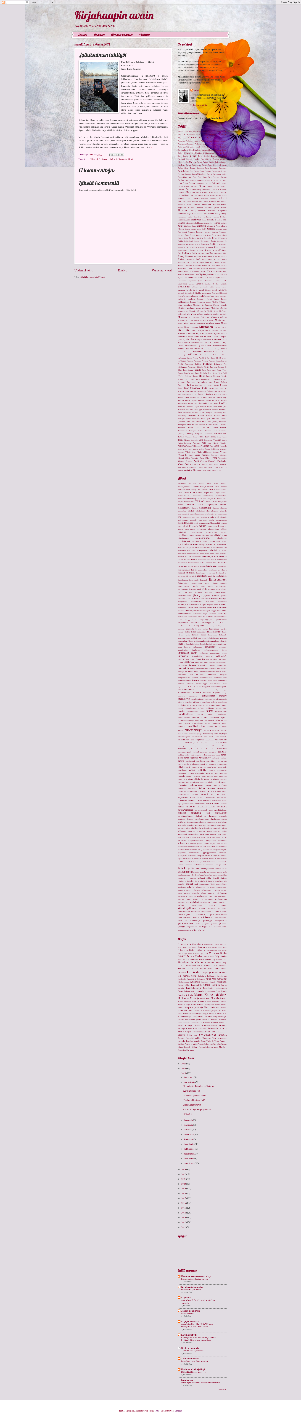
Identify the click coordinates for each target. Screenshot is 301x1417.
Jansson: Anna (221, 229)
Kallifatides (222, 238)
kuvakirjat (183, 656)
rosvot (192, 797)
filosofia (187, 559)
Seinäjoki (210, 498)
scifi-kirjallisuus (220, 810)
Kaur (216, 247)
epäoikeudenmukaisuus (188, 544)
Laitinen (217, 280)
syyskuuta (188, 1124)
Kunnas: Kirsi (221, 271)
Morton (217, 323)
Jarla (179, 232)
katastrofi (202, 607)
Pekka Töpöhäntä (184, 1013)
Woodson (204, 464)
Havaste (196, 198)
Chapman (181, 162)
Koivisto (217, 259)
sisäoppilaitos (207, 828)
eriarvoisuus (199, 547)
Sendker (181, 400)
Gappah (224, 183)
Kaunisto (209, 247)
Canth (196, 158)
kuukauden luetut (187, 652)
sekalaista (196, 812)
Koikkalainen (207, 259)
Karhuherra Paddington (207, 976)
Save (204, 397)
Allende (215, 138)
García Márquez (184, 186)
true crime (186, 875)
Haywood (204, 198)
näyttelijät (223, 733)
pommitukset (222, 770)
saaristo (209, 803)
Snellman (181, 409)
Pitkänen (190, 361)
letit (186, 671)
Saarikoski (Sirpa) (199, 391)
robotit (224, 791)
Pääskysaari (192, 367)
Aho (190, 131)
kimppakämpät (190, 620)
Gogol (209, 186)
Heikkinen (182, 201)
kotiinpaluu (201, 641)
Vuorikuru (215, 455)
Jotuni (192, 235)
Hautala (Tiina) (184, 198)
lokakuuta (188, 1119)
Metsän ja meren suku (200, 998)
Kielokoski (201, 979)
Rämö (186, 388)
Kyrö (202, 274)
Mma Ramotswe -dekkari (217, 1001)
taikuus (207, 855)
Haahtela (215, 189)
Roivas (197, 1025)
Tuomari (208, 430)
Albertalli (202, 138)
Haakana (223, 189)
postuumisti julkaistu (186, 773)
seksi (208, 812)
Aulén (180, 147)
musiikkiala (222, 714)
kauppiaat (214, 610)
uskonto (190, 886)
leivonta (213, 668)
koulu (180, 643)
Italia (192, 492)
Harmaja (223, 192)
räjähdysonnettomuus (185, 803)
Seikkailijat (202, 1028)
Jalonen (224, 226)
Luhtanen (223, 296)
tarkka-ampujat (196, 861)
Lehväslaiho (204, 287)
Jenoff (184, 232)
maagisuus (222, 686)
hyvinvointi (211, 573)
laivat (215, 659)
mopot (224, 705)
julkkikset (188, 592)
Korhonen (197, 265)
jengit (199, 589)
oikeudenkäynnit (184, 736)
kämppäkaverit (183, 659)
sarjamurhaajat (201, 810)
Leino (212, 286)
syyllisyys (223, 852)
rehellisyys (191, 788)
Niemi (190, 336)
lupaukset (190, 683)
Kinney (181, 256)
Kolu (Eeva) (215, 262)
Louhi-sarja (222, 991)
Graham (181, 189)
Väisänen (223, 455)
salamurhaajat (202, 807)
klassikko (217, 631)
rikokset (201, 788)
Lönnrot (193, 302)
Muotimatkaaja (184, 1004)
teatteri (180, 864)
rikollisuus (211, 788)
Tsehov (200, 430)
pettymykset (222, 761)
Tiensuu (202, 424)
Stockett (195, 412)
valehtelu (195, 893)
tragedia (203, 872)
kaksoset (214, 598)
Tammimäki (207, 1038)
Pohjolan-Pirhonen (208, 361)
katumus (181, 610)
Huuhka (216, 217)
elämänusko (196, 541)
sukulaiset (182, 840)
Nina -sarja (209, 1007)
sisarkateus (222, 822)
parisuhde (222, 751)
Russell (210, 385)
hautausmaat (182, 562)
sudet (214, 837)
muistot (181, 710)
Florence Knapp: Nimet (191, 1289)
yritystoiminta (192, 926)
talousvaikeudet (221, 858)
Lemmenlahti (200, 991)
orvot (189, 746)
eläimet (224, 529)
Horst (194, 213)
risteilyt (203, 791)
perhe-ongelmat (191, 757)
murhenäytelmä (221, 711)
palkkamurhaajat (196, 748)
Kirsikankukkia (183, 982)
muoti (202, 711)
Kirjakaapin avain (114, 15)
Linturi (224, 293)
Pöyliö (206, 367)
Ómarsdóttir (216, 470)
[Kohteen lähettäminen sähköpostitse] (110, 154)
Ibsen (204, 220)
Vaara (224, 440)
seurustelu (223, 816)
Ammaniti (223, 138)
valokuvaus (213, 896)
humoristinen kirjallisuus (207, 570)
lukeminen (200, 674)
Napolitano (200, 333)
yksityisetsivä (221, 920)
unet (196, 884)
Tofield (190, 427)
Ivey (211, 223)
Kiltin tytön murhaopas (216, 978)
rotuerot (200, 797)
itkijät (203, 586)
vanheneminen (183, 902)
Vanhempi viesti (162, 270)
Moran (186, 323)
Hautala (212, 195)
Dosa (207, 168)
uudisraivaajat (222, 887)
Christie (192, 161)
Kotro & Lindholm (192, 271)
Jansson (211, 228)
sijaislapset (181, 822)
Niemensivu (182, 336)
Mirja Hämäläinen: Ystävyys (193, 1371)
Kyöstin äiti (182, 277)
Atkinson (209, 144)
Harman (181, 195)
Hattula (200, 195)
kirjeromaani (214, 628)
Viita (193, 452)
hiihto (203, 566)
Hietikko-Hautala (220, 204)
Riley (202, 376)
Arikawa (216, 141)
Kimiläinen (218, 253)
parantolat (212, 752)
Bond (225, 153)
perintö (181, 760)
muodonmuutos (192, 711)
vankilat (214, 902)
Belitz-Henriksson (195, 150)
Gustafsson (206, 189)
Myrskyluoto (209, 1004)
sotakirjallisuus (193, 834)
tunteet (209, 874)
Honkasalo (182, 213)
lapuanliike (202, 665)
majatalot (216, 692)
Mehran (200, 314)
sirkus (209, 822)
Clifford (205, 162)
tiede (225, 864)
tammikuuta (189, 1163)
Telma (203, 1041)
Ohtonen (194, 345)
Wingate (181, 464)
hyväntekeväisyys (184, 576)
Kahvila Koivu (189, 975)
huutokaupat (200, 573)
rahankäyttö (194, 782)
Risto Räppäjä (185, 1025)
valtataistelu (222, 896)
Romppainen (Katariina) (210, 379)
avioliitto (182, 522)
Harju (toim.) (214, 192)
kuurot (224, 653)
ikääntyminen (183, 583)
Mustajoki (194, 327)
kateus (209, 607)
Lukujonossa (187, 1380)
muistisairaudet (221, 708)
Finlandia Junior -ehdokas (217, 486)
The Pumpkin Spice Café (194, 1099)
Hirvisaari (183, 210)
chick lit (187, 525)
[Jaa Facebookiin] (119, 154)
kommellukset (183, 641)
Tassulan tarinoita (193, 1041)
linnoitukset (203, 671)
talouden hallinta (208, 858)
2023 (183, 1169)
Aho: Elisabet (207, 131)
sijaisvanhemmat (192, 822)
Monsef (211, 320)
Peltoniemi (182, 357)
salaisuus (190, 806)
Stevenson (187, 412)
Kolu (207, 262)
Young (200, 467)
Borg (180, 156)
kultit (180, 647)
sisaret (214, 822)
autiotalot (193, 520)
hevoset (190, 566)
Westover (189, 461)
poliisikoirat (182, 770)
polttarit (212, 770)
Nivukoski (216, 336)
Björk (192, 153)
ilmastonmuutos (196, 583)
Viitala (199, 452)
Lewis (195, 290)
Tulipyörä (187, 1113)
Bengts (211, 150)
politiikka (202, 769)
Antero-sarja (212, 947)
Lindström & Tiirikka (193, 293)
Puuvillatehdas (196, 1022)
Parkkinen (217, 352)
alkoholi (191, 510)
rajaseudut (203, 782)
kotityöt (218, 641)
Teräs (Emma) (212, 421)
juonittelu (208, 592)
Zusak (221, 467)
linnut (210, 671)
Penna (189, 357)
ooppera (181, 743)
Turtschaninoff (220, 433)
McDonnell (182, 314)
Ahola (224, 131)
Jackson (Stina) (190, 226)
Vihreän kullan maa (205, 1044)
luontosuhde (212, 680)
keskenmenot (192, 616)
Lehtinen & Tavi (212, 284)
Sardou (180, 397)
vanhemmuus (221, 898)
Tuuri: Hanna (210, 436)
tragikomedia (211, 872)
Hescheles (181, 204)
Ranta (204, 370)
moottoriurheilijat (209, 705)
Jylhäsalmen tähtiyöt (192, 1104)
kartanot (223, 604)
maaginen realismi (210, 686)
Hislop (193, 210)
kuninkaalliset (183, 650)
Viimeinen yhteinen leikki (194, 1095)
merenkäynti (195, 699)
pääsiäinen (181, 782)
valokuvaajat (182, 896)
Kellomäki (200, 250)
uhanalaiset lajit (221, 881)
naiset (180, 723)
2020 (183, 1183)
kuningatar (223, 647)
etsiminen (223, 553)
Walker (187, 458)
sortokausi (191, 831)
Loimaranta (187, 296)
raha (187, 782)
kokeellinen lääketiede (217, 635)
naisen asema (221, 720)
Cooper (224, 162)
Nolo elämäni (221, 1007)
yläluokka (223, 923)
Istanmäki (189, 223)
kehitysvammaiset (185, 613)
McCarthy (223, 311)
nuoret (217, 726)
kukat (206, 644)
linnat (196, 671)
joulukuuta (189, 1077)
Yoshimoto (193, 467)
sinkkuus (202, 822)
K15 (179, 976)
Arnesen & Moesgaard (186, 144)
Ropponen (181, 382)
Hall (193, 192)
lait (211, 659)
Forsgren (223, 180)
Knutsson (190, 259)
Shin (196, 403)
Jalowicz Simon (184, 229)
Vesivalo (181, 452)
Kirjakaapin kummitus (192, 1286)
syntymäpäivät (215, 849)
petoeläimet (200, 761)
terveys (218, 864)
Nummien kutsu (185, 1010)
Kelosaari (208, 250)
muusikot (204, 717)
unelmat (189, 883)
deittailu (195, 526)
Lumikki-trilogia (185, 995)
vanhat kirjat (198, 899)
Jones (187, 235)
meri (202, 699)
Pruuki (180, 364)
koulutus (187, 644)
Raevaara (213, 367)
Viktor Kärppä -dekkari (187, 1047)
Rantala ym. (189, 373)
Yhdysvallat (222, 501)
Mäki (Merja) (198, 330)
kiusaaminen (201, 631)
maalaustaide (202, 689)
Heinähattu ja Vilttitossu (192, 962)
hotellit (193, 569)
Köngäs (216, 277)
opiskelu (223, 742)
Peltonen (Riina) (220, 355)
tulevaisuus (195, 875)
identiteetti (202, 575)
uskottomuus (200, 887)
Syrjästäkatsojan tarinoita (213, 1034)
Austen (186, 146)
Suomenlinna (189, 501)
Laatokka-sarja (193, 988)
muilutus (201, 708)
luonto (195, 680)
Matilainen (206, 308)
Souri (195, 409)
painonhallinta (205, 746)
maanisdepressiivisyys (219, 689)
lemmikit (220, 668)
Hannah (198, 192)
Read (209, 373)
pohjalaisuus (211, 767)
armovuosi (195, 517)
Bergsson (218, 150)
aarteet (180, 504)
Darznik (205, 165)
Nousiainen (207, 339)
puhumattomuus (221, 773)
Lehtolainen (184, 286)
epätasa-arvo (211, 544)
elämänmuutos (202, 538)
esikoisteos (214, 550)
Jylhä (219, 235)
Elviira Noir (209, 956)
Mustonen (206, 326)
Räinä (180, 388)
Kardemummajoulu (191, 1090)
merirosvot (208, 699)
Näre (201, 342)
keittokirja (222, 613)
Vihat (195, 1043)
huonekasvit (222, 570)
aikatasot (195, 508)
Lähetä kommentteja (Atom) (92, 276)
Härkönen (196, 219)
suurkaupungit (221, 846)
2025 (183, 1068)
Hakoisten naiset (197, 959)
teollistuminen (199, 864)
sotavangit (181, 837)
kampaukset (182, 601)
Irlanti (180, 492)
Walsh (202, 458)
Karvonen (205, 244)
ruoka (199, 800)
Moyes (224, 323)
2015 (183, 1207)
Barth (186, 150)
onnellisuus (209, 740)
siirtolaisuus (215, 819)
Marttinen (181, 308)
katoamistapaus (220, 607)
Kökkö (209, 277)
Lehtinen (199, 283)
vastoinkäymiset (196, 905)
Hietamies (206, 204)
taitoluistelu (222, 855)
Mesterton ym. (185, 317)
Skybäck (203, 406)
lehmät (203, 668)
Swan (224, 415)
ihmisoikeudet (194, 580)
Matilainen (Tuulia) (219, 308)
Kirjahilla (186, 1297)
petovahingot (211, 761)
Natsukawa (209, 333)
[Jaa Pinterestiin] (122, 154)
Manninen (188, 305)
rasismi (201, 785)
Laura (180, 991)
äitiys (224, 926)
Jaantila (217, 222)
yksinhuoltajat (195, 920)
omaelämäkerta (221, 736)
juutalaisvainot (221, 592)
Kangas (196, 241)
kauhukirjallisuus (192, 610)
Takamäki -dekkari (193, 1038)
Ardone (209, 141)
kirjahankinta (183, 622)
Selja (225, 397)
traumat (219, 872)
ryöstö (224, 800)
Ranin (185, 370)
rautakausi (223, 785)
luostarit (181, 683)
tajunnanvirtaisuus (184, 858)
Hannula (205, 192)
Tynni (224, 437)
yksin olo (182, 920)
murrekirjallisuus (185, 714)
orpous (184, 746)
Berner (224, 150)
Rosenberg (191, 382)
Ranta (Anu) (211, 370)
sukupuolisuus (211, 840)
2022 (183, 1174)
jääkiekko (215, 595)
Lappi (217, 492)
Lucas (217, 296)
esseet (207, 553)
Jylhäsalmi (93, 159)
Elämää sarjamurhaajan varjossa (194, 1278)
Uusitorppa (208, 440)
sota (224, 831)
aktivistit (223, 508)
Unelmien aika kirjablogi (193, 1369)
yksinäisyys (207, 920)
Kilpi (211, 253)
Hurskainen (207, 217)
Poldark (181, 1019)
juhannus (211, 589)
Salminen (181, 394)
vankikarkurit (205, 902)
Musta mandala (197, 1004)
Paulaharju (182, 355)
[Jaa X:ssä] (116, 154)
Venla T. (188, 1043)
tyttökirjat (201, 878)
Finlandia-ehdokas (205, 489)
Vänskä (181, 458)
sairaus (181, 806)
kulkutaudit (213, 644)
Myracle (217, 327)
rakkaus (193, 785)
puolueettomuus (207, 776)
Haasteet (99, 35)
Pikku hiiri (222, 1013)
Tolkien (206, 427)
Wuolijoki (223, 464)
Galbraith (216, 183)
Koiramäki (195, 981)
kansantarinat (196, 604)
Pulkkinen (207, 363)
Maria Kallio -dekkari (210, 994)
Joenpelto (191, 232)
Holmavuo (211, 210)
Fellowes (216, 177)
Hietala (197, 204)
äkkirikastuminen (184, 930)
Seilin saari (202, 498)
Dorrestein (200, 168)
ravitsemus (182, 788)
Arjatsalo (223, 141)
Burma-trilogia (198, 953)
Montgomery (221, 320)
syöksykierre (182, 855)
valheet (203, 893)
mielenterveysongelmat (201, 702)
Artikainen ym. (200, 144)
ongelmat (199, 739)
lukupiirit (223, 674)
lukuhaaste (212, 674)
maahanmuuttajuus (186, 689)
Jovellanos (207, 235)
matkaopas (193, 696)
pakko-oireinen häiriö (219, 746)
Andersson (189, 141)
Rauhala (203, 373)
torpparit (218, 868)
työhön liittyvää (212, 878)
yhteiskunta (206, 917)
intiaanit (214, 583)
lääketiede (191, 687)
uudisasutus (211, 887)
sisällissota (196, 827)
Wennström (222, 458)
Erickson (188, 174)
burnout (224, 523)
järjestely (207, 595)
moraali (181, 708)
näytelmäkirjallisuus (210, 733)
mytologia (190, 720)
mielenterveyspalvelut (219, 702)
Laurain (191, 284)
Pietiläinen (182, 360)
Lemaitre (181, 290)
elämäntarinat (184, 541)
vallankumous (221, 893)
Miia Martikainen (219, 998)
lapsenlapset (199, 662)
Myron (224, 327)
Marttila (224, 305)
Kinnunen (189, 256)
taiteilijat (214, 855)
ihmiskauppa (183, 580)
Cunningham (196, 165)
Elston (202, 171)
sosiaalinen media (204, 831)
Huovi (190, 216)
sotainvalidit (182, 834)
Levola (189, 290)
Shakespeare (182, 403)
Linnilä (218, 293)
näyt (179, 733)
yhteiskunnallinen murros (188, 917)
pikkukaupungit (184, 767)
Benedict (205, 150)
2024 (183, 1073)
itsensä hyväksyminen (217, 586)
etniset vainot (214, 553)
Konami (224, 262)
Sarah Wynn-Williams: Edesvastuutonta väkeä (200, 1382)
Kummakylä (196, 984)
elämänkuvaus (220, 534)
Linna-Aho (210, 293)
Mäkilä (208, 330)
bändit (180, 526)
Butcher (189, 159)
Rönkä (204, 388)
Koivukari (181, 262)
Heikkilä (222, 198)
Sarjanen (193, 397)
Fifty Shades (221, 956)
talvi (180, 861)
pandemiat (181, 752)
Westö (196, 460)
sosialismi (217, 831)
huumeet (181, 572)
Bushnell (181, 159)
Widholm (203, 461)
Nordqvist (198, 339)
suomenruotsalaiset (195, 846)
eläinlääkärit (182, 532)
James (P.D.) (201, 229)
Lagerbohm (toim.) (195, 280)
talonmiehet (196, 858)
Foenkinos (200, 180)
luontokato (203, 680)
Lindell (214, 290)
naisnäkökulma (197, 723)
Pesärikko (212, 1013)
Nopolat (190, 339)
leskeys (181, 671)
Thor (189, 424)
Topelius (223, 427)
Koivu (224, 259)
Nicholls (224, 333)
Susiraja (181, 1034)
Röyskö (211, 388)
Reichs (215, 373)
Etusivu (82, 35)
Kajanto (207, 237)
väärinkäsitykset (184, 914)
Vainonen (196, 443)
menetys (223, 695)
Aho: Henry (216, 131)
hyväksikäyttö (221, 573)
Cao (202, 159)
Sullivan (201, 415)
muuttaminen (214, 717)
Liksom (208, 290)
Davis (210, 165)
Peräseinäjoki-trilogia (199, 1013)
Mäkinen (215, 330)
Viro (215, 501)
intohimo (223, 583)
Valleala (189, 446)
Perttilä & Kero (204, 358)
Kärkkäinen (202, 277)
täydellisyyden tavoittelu (196, 881)
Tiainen (195, 424)
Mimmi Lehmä (199, 1001)
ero (225, 547)
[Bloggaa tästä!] (113, 154)
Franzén (192, 183)
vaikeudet (216, 890)
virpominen (222, 908)
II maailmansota (220, 489)
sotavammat (222, 834)
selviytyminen (210, 815)
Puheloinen (189, 364)
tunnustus (203, 874)
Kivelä (215, 256)
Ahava (180, 131)
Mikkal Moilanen (184, 1001)
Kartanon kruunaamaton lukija (196, 1276)
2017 (183, 1198)
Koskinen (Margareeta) (218, 268)
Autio (204, 146)
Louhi (201, 295)
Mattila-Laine (183, 311)
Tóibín (180, 440)
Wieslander (222, 460)
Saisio (220, 391)
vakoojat (187, 893)
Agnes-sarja (183, 944)
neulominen (216, 723)
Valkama (182, 445)
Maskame (191, 307)
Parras (224, 352)
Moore (180, 323)
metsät (224, 699)
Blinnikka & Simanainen (204, 153)
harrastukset (222, 559)
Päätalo (200, 367)
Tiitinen (216, 424)
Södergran (181, 418)
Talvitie (188, 418)
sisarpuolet (182, 825)
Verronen (223, 449)
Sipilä (197, 406)
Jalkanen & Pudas (213, 226)
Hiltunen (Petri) (212, 207)
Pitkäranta (197, 361)
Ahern (185, 131)
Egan (191, 171)
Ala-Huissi (213, 134)
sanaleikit (211, 807)
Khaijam (201, 253)
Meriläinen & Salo (220, 314)
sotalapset (213, 834)
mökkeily (203, 720)
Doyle (180, 171)
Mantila (216, 305)
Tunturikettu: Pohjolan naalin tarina (198, 1086)
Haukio (206, 195)
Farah (205, 177)
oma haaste (209, 736)
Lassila (224, 280)
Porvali (224, 361)
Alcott (209, 138)
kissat (193, 631)
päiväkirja (189, 779)
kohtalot (195, 634)
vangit (189, 899)
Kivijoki (181, 259)
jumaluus (198, 592)
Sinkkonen (189, 406)
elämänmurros (183, 538)
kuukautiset (204, 653)
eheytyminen (190, 529)
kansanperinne (184, 604)
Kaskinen (214, 244)
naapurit (211, 720)
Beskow (181, 153)
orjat (179, 746)
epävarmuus (222, 544)
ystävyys (203, 926)
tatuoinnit (214, 861)
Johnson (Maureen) (219, 232)
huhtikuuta (189, 1148)
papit (189, 751)
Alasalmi (192, 137)
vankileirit (223, 902)
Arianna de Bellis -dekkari (190, 949)
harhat (213, 559)
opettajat (188, 742)
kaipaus (197, 598)
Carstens (216, 159)
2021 (183, 1178)
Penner (195, 358)
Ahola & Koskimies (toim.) (189, 134)
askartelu (223, 517)
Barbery (223, 146)
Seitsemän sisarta (217, 1028)
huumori (190, 572)
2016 (183, 1202)
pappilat (196, 751)
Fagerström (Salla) (220, 174)
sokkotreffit (182, 831)
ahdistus (223, 504)
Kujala (203, 271)
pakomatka (182, 748)
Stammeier (207, 409)
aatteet (200, 504)
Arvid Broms (212, 483)
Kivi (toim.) (222, 256)
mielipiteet (182, 705)
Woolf (211, 464)
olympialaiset (197, 736)
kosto (191, 641)
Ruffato (224, 382)
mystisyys (182, 720)
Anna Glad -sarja (189, 947)
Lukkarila (181, 299)
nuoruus (207, 730)
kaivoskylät (205, 598)
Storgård (209, 412)
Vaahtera (217, 439)
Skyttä (209, 406)
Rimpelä (209, 376)
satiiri (211, 810)
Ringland (216, 376)
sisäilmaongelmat (184, 828)
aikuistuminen (205, 507)
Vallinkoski (196, 446)
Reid (220, 373)
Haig (188, 192)
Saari (217, 388)
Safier (209, 391)
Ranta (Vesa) (222, 370)
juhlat (218, 589)
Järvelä (180, 238)
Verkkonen (215, 449)
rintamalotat (182, 791)
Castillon (223, 159)
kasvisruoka (182, 607)
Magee (208, 302)
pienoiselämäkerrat (185, 764)
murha (209, 711)
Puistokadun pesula (193, 1019)
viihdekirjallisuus (116, 159)
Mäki (188, 330)
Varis (211, 446)
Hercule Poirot (214, 962)
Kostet (180, 271)
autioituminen (183, 520)
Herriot (224, 201)
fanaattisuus (196, 556)
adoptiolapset (211, 504)
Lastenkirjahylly (189, 1334)
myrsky (224, 717)
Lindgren (223, 289)
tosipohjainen (185, 871)
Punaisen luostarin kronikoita (214, 1019)
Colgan (218, 162)
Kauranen (223, 247)
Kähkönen (192, 277)
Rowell (216, 382)
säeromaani (192, 855)
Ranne (190, 370)
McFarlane (191, 313)
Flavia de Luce (183, 959)
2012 (183, 1222)
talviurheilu (186, 861)
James (193, 229)
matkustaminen (208, 695)
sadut (216, 803)
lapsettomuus (214, 662)
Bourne (185, 156)
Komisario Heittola (208, 982)
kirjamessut (222, 625)
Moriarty (193, 323)
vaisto (180, 893)
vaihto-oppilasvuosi (193, 890)
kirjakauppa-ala (208, 622)
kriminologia (199, 644)
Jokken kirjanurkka (190, 1310)
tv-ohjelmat (192, 878)
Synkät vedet (192, 1035)
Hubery (217, 213)
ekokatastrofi (201, 529)
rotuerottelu (210, 797)
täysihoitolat (210, 881)
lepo (225, 668)
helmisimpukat (193, 562)
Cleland (199, 162)
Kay (187, 250)
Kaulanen (201, 247)
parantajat (203, 752)
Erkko (194, 174)
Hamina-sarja (210, 959)
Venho (207, 449)
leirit (208, 668)
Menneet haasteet (122, 35)
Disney (186, 168)
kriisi (192, 644)
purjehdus (223, 776)
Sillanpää (202, 403)
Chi (187, 162)
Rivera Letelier (183, 379)
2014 (183, 1212)
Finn (186, 180)
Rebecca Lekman (210, 1022)
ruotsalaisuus (216, 800)
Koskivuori (222, 981)
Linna (204, 293)
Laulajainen (182, 283)
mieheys (181, 702)
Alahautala (223, 134)
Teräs (204, 421)
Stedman (215, 409)
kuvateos (209, 656)
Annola (197, 141)
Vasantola (223, 446)
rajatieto (211, 782)
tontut (211, 868)
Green (188, 189)
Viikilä (187, 452)
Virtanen (216, 452)
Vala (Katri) (213, 443)
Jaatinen (224, 223)
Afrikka (201, 483)
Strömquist (192, 415)
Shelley (190, 403)
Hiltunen (200, 207)
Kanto (213, 241)
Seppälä (194, 400)
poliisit (192, 769)
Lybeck (224, 299)
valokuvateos (202, 896)
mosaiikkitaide (190, 708)
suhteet (218, 837)
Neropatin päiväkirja (193, 1007)
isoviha (195, 586)
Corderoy (181, 165)
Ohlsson (187, 345)
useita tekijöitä (190, 470)
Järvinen (192, 238)
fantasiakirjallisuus (209, 556)
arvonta (211, 517)
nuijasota (210, 726)
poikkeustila (222, 767)
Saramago (223, 394)
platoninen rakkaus (198, 767)
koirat (203, 634)
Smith (215, 406)
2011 (183, 1227)
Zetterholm (208, 467)
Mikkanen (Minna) (219, 317)
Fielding (181, 180)
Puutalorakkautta (184, 1022)
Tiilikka (209, 424)
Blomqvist (218, 153)
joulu (204, 589)
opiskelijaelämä (213, 743)
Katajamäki (182, 979)
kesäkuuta (188, 1139)
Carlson (208, 159)
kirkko (187, 631)
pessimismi (190, 761)
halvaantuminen (204, 559)
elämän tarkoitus (195, 535)
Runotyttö (182, 1028)
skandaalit (217, 828)
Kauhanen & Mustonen (187, 247)
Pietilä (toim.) (221, 358)
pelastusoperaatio (209, 755)
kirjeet (205, 629)
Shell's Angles (184, 1031)
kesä (216, 616)
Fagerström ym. (184, 177)
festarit (180, 559)
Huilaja (224, 213)
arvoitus (204, 517)
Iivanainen (218, 220)
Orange (217, 349)
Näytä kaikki (222, 1389)
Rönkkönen (195, 388)
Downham (223, 168)
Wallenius (194, 458)
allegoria (223, 511)
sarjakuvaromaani (185, 809)
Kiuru (210, 256)
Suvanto (217, 415)
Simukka (223, 403)
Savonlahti (211, 397)
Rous (210, 382)
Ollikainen (189, 348)
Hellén (206, 201)
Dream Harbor (195, 956)
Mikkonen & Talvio (185, 320)
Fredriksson (200, 183)
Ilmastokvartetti (192, 968)
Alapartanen (182, 138)
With (187, 464)
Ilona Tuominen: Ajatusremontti (195, 1361)
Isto (195, 223)
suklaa (224, 837)
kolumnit (223, 638)
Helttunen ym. (214, 201)
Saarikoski (189, 391)
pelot (218, 755)
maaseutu (196, 692)
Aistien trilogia (196, 944)
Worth (216, 464)
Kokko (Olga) (198, 262)
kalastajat (223, 598)
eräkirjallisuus (202, 550)
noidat (224, 723)
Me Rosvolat (183, 998)
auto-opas (202, 520)
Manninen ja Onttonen (202, 305)
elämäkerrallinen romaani (216, 532)
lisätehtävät (217, 671)
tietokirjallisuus (188, 868)
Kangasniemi (205, 241)
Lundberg (191, 299)
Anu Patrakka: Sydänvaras (192, 1350)
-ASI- (157, 1410)
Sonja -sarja (211, 1031)
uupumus (181, 890)
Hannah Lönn (221, 959)
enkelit (205, 541)
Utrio (200, 439)
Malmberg (223, 302)
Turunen (181, 436)
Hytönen (223, 217)
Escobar (209, 174)
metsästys (217, 699)
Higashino (182, 207)
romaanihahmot (183, 794)
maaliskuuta (189, 1153)
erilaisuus (208, 547)
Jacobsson (201, 225)
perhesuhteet (204, 757)
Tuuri (201, 436)
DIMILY (182, 956)
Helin (201, 201)
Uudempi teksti (83, 270)
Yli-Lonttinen (183, 467)
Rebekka (223, 1022)
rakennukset (182, 785)
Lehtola (224, 283)
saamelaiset (199, 803)
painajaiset (195, 746)
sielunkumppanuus (202, 819)
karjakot (210, 604)
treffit (225, 872)
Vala (204, 442)
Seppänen (201, 400)
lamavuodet (222, 659)
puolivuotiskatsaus (193, 776)
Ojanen (208, 345)
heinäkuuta (189, 1134)
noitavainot (182, 726)
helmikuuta (189, 1158)
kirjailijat (195, 622)
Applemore (222, 947)
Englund (208, 171)
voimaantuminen (184, 911)
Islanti (186, 492)
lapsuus (192, 665)
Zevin (216, 467)
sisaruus (198, 824)
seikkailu (182, 812)
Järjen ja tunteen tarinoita (215, 972)
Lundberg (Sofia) (204, 299)
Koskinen (204, 268)
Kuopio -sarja (210, 984)
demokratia (213, 526)
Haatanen (181, 192)
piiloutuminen (211, 764)
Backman (210, 147)
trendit (180, 875)
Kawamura (182, 250)
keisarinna (212, 613)
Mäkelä (181, 330)
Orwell (224, 348)
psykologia (209, 773)
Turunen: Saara (191, 437)
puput (216, 776)
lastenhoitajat (222, 665)
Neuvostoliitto (221, 495)
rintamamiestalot (193, 791)
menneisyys (184, 698)
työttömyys (182, 881)
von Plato (208, 470)
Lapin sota (208, 492)
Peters (213, 358)
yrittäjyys (181, 926)
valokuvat (192, 896)
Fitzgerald (192, 180)
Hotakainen (209, 213)
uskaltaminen (204, 884)
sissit (204, 825)
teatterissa (188, 864)
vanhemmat (209, 899)
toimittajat (205, 868)
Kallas (214, 238)
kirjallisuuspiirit (211, 625)
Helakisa (195, 201)
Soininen (189, 409)
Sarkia (199, 397)
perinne (224, 758)
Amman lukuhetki (190, 1358)
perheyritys (216, 758)
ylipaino (214, 923)
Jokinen (181, 235)
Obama (180, 345)
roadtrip (218, 791)
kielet (180, 620)
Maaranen (201, 302)
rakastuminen (221, 781)
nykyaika (215, 730)
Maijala (215, 302)
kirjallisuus (200, 625)
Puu (225, 364)
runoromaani (222, 797)
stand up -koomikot (204, 837)
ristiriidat (210, 791)
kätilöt (198, 659)
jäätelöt (224, 595)
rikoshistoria (222, 788)
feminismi (223, 556)
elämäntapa (222, 537)
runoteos (182, 800)
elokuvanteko (213, 529)
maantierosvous (184, 692)
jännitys (197, 595)
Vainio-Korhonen (184, 443)
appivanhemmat (221, 514)
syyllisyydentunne (209, 852)
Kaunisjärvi (191, 979)
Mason (198, 308)
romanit (195, 794)
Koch (198, 259)
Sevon (208, 400)
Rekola (195, 376)
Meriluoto (207, 313)
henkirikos (182, 566)
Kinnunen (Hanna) (201, 256)
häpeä (194, 576)
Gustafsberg (197, 189)
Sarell (186, 397)
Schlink (219, 397)
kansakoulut (222, 601)
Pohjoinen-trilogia (220, 1016)
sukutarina (183, 843)
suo (225, 843)
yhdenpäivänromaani (218, 914)
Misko (196, 320)
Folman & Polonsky (212, 180)
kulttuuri (187, 647)
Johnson (208, 232)
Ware (214, 457)
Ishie (225, 220)
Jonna (196, 90)
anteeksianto (209, 514)
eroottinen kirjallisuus (186, 550)
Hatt (195, 195)
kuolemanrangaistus (211, 650)
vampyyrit (181, 899)
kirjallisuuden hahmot (186, 625)
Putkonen (218, 364)
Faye (209, 177)
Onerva (204, 349)
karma (216, 604)
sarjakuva (222, 806)
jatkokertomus (183, 589)
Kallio (180, 241)
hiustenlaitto (222, 566)
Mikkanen (205, 317)
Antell (203, 140)
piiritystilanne (222, 764)
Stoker (201, 412)
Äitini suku (189, 1049)
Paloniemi (197, 351)
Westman (181, 461)
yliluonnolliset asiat (189, 923)
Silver (215, 403)
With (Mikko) (195, 464)
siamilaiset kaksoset (185, 819)
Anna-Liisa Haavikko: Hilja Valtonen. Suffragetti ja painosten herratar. (197, 1325)
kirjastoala (190, 628)
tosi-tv (224, 868)
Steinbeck (223, 409)
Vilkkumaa (207, 452)
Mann (180, 305)
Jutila (214, 235)
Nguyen (217, 333)
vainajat (224, 890)
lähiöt (224, 683)
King (225, 253)
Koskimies (196, 268)
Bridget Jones (187, 953)
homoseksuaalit (184, 569)
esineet (224, 550)
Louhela (195, 296)
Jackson (181, 225)
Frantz (185, 183)
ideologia (211, 576)
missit (200, 705)
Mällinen (223, 330)
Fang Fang (197, 177)
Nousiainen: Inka (219, 339)
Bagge (217, 147)
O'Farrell (215, 342)
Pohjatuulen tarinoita (202, 1016)
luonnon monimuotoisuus (202, 677)
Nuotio (187, 342)
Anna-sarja (202, 947)
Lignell (201, 290)
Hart (191, 195)
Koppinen (188, 265)
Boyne (200, 156)
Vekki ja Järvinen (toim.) (188, 449)
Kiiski (206, 253)
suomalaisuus (182, 846)
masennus (181, 696)
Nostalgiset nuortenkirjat (187, 498)
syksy (200, 849)
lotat (191, 674)
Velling (201, 449)
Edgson (186, 171)
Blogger (178, 1410)
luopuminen (222, 680)
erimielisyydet (218, 547)
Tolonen (214, 427)
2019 (183, 1188)
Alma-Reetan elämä (211, 944)
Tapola (208, 418)
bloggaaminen (204, 523)
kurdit (224, 650)
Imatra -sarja (206, 968)
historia (211, 566)
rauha (215, 785)
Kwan (197, 274)
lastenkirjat (184, 668)
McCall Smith (212, 311)
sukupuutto (222, 840)
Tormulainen (182, 430)
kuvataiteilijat (197, 656)
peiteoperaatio (196, 755)
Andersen (181, 141)
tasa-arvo (206, 861)
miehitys (188, 702)
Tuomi (215, 430)
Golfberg (223, 186)
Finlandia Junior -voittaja (187, 489)
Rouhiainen (202, 381)
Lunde (216, 299)
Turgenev (198, 433)
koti (195, 641)
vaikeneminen (206, 890)
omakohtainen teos (186, 739)
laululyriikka (195, 668)
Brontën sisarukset (219, 156)
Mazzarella (201, 311)
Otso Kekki (222, 1010)
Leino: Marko (221, 287)
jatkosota (192, 589)
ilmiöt (207, 583)
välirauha (223, 911)
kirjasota (181, 629)
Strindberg (182, 415)
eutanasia (181, 556)
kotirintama (210, 641)
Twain (219, 437)
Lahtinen (208, 280)
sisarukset (190, 825)
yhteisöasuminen (220, 917)
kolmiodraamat (213, 638)
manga (224, 692)
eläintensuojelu (196, 532)
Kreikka (199, 492)
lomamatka (182, 674)
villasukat (211, 908)
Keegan (193, 250)
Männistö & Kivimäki (186, 333)
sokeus (224, 828)
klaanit (209, 631)
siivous (224, 819)
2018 (183, 1193)
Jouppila (199, 235)
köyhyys (205, 659)
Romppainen (195, 379)
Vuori (191, 455)
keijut (205, 613)
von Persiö (201, 470)
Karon (197, 244)
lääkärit (198, 687)
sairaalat (224, 803)
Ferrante (224, 177)
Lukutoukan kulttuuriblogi (203, 495)
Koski (189, 268)
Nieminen (198, 336)
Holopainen (222, 210)
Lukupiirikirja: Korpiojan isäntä (197, 1109)
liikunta (190, 671)
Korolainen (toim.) (219, 265)
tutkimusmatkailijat (220, 875)
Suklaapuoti (222, 1032)
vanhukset (194, 901)
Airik (205, 134)
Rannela (197, 369)
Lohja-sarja (211, 991)
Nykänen (195, 342)
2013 (183, 1217)
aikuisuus (216, 508)
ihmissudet (204, 580)
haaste (194, 559)
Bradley (207, 156)
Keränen (216, 250)
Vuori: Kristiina (202, 454)
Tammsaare (196, 418)
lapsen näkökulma (186, 662)
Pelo (201, 355)
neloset (207, 723)
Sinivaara (181, 406)
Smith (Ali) (222, 406)
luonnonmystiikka (185, 680)
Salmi (224, 391)
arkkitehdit (186, 517)
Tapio (203, 418)
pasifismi (181, 755)
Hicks (189, 204)
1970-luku (182, 483)
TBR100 (144, 35)
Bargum (181, 150)
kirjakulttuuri (222, 622)
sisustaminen (211, 825)
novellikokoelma (196, 726)
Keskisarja (186, 253)
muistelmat (210, 708)
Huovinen (197, 217)
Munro (186, 327)
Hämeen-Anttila (184, 219)
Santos (216, 394)
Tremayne (192, 430)
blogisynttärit (215, 523)
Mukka (180, 327)
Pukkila (198, 364)
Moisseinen (204, 320)
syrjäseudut (182, 852)
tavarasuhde (222, 861)
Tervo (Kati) (196, 421)
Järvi (186, 238)
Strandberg (218, 412)
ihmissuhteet (218, 579)
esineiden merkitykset (186, 553)
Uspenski (194, 440)
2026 (183, 1063)
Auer (215, 144)
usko (213, 883)
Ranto (197, 373)
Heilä (189, 201)
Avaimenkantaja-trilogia (212, 950)
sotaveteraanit (191, 837)
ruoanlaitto (192, 800)
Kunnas (210, 271)
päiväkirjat (215, 779)
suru (204, 846)
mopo (218, 705)
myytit (197, 720)
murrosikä (200, 714)
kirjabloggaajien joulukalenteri (213, 619)
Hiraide (224, 207)
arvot (217, 517)
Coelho (211, 162)
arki (179, 516)
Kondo (180, 265)
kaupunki (222, 610)
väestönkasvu (206, 911)
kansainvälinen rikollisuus (202, 601)
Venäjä (208, 501)
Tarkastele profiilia (198, 104)
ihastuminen (221, 575)
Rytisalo (223, 385)
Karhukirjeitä (222, 976)
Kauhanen (223, 244)
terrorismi (210, 864)
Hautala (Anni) (221, 195)
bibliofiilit (194, 523)
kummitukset (210, 646)
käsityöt (192, 659)
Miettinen (196, 317)
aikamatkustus (184, 507)
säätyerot (200, 855)
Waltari (207, 458)
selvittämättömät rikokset (190, 815)
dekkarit (203, 526)
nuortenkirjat (193, 729)
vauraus (212, 905)
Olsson (197, 348)
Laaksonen (182, 280)
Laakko (224, 277)
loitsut (224, 671)
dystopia (221, 526)
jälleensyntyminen (184, 595)
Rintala (224, 376)
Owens (180, 352)
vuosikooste (195, 911)
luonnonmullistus (220, 677)
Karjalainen (190, 244)
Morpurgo (201, 323)
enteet (224, 541)
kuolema (196, 649)
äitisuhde (217, 926)
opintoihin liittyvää (200, 743)
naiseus (187, 723)
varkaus (181, 905)
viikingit (202, 908)
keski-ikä (201, 616)
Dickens (223, 165)
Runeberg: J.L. (200, 385)
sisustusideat (222, 825)
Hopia (189, 213)
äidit (210, 926)
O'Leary (223, 342)
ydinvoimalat (200, 914)
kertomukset (182, 616)
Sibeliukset (218, 498)
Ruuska (216, 385)
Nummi (180, 342)
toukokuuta (189, 1143)
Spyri (200, 409)
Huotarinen (182, 217)
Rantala (180, 373)
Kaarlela (200, 238)
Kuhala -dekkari (184, 985)
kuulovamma (214, 653)
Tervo (188, 421)
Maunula (192, 311)
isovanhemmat (183, 586)
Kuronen (181, 274)
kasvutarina (193, 607)
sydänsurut (193, 849)
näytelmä (185, 733)
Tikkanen (223, 424)
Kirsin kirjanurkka (190, 1348)
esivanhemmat (199, 553)
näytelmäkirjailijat (195, 733)
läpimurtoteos (183, 687)
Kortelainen (182, 268)
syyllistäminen (194, 852)
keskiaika (209, 616)
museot (211, 714)
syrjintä (224, 849)
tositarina (195, 872)
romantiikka (207, 794)
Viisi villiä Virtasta (220, 1044)
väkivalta (215, 911)
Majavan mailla (188, 1313)
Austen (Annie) (195, 147)
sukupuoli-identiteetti (195, 840)
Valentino (223, 443)
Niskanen (207, 336)
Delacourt (216, 165)
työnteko (223, 878)
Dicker (180, 168)
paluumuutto (209, 748)
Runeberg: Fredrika (186, 385)
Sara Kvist (192, 1028)
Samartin (201, 394)
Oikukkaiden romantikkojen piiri (205, 1010)
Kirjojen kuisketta (190, 1321)
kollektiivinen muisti (198, 638)
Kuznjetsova (189, 274)
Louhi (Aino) (209, 296)
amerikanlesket (183, 514)
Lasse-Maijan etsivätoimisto (215, 988)
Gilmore (202, 186)
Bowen (193, 155)
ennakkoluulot (215, 541)
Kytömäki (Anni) (220, 274)
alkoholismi (200, 511)
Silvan (210, 403)
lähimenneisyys (201, 683)
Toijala (197, 427)
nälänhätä (223, 730)
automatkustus (221, 520)
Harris (186, 195)
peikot (187, 755)
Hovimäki (207, 965)
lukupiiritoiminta (184, 677)
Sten (180, 412)
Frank (180, 183)
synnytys (206, 849)
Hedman (213, 198)
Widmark (211, 461)
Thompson (182, 424)
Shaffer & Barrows (219, 400)
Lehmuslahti (189, 991)
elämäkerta (182, 534)
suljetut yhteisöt (216, 843)
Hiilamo (191, 207)
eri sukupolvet (188, 547)
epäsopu (202, 544)
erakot (180, 547)
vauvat (224, 905)
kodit (188, 635)
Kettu (194, 253)
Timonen (181, 427)
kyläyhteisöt (221, 655)
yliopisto (206, 923)
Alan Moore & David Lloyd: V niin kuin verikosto (198, 1301)
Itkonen (200, 223)
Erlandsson (201, 174)
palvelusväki (222, 748)
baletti (188, 523)
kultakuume (222, 644)
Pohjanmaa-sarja (184, 1016)
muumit (195, 717)
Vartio (216, 445)
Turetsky (189, 433)
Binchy (187, 153)
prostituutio (199, 773)
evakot (188, 556)
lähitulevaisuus (214, 683)
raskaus (208, 785)
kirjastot (198, 629)
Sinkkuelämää (198, 1031)
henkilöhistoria (220, 562)
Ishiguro (181, 222)
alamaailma (182, 511)
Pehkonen (103, 159)
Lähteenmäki (183, 301)
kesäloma (222, 616)
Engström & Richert (219, 171)
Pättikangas (182, 367)
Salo (187, 394)
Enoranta (181, 174)
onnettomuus (221, 739)
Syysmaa (181, 1038)
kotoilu (224, 641)
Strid (225, 412)
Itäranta (206, 223)
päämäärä (223, 779)
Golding (216, 186)
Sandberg (209, 394)
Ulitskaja (187, 440)
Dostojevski (214, 168)
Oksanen (215, 345)
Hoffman (201, 210)
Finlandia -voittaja (198, 486)
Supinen (209, 415)
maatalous (207, 692)
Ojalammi (201, 345)
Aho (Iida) (197, 131)
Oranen (210, 349)
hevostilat (197, 566)
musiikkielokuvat (184, 717)
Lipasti (180, 296)
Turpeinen (208, 433)
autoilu (211, 520)
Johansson (199, 232)
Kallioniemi (188, 241)
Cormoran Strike (218, 953)
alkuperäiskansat (212, 511)
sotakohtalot (204, 834)
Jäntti (224, 235)
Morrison (210, 322)
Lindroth (181, 293)
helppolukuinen (206, 562)
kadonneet (181, 598)
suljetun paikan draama (199, 843)
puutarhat (181, 779)
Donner (193, 168)
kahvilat (190, 598)
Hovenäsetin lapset (194, 965)
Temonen (215, 418)
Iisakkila (210, 219)
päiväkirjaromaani (202, 778)
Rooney (224, 379)
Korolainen (206, 265)
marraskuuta (189, 1082)
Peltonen (208, 355)
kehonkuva (197, 613)
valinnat (211, 893)
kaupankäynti (205, 610)
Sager (214, 391)
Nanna (217, 1004)
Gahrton (208, 183)
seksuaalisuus (221, 812)
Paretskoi (207, 351)
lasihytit (212, 665)
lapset (206, 662)
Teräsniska (223, 421)
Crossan (188, 165)
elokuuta (188, 1129)
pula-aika (181, 776)
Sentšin (187, 400)
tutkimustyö (182, 878)
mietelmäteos (192, 705)
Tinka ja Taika (212, 1041)
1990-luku (192, 483)
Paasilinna (188, 352)
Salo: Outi (193, 394)
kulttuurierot (197, 647)
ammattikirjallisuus (197, 514)
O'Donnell (207, 342)
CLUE (206, 953)
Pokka (218, 361)
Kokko (189, 262)
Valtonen (205, 445)
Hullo (216, 965)
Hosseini (200, 213)
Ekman (196, 171)
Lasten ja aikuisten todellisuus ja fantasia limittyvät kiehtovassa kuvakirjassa (198, 1338)
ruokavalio (207, 800)
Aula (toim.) (222, 144)
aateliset (190, 504)
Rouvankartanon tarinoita (214, 1025)
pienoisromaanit (198, 764)
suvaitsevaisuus (183, 849)
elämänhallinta (208, 535)
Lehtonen (195, 287)
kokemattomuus (184, 638)
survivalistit (211, 846)
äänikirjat (128, 159)
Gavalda (194, 186)
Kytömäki (209, 274)
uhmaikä (181, 884)
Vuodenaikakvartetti (206, 1047)
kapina (204, 604)
